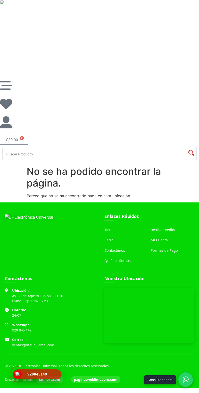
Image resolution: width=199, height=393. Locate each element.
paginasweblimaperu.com (95, 379)
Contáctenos (114, 250)
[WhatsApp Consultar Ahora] (185, 379)
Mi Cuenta (159, 239)
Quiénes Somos (117, 260)
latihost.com (49, 379)
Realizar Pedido (163, 229)
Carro (109, 239)
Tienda (110, 229)
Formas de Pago (164, 250)
